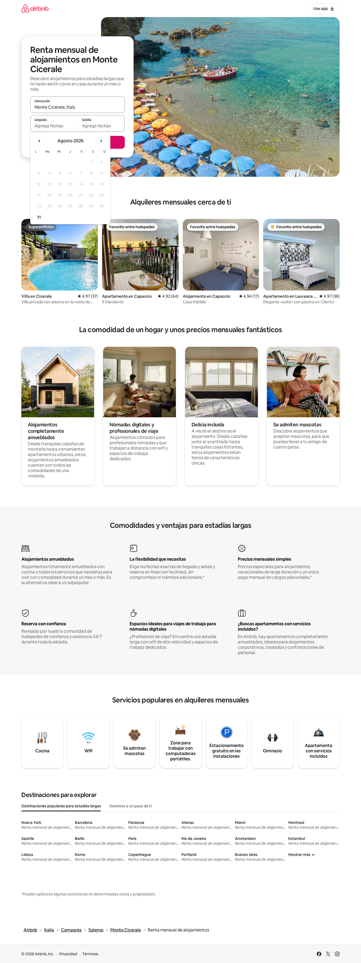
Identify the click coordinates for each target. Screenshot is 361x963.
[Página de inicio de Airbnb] (35, 8)
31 (39, 217)
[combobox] (77, 107)
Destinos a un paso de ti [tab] (131, 806)
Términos (90, 954)
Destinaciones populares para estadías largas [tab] (61, 806)
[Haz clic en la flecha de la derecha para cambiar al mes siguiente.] (101, 141)
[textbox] (53, 126)
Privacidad (68, 954)
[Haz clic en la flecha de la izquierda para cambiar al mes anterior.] (39, 141)
